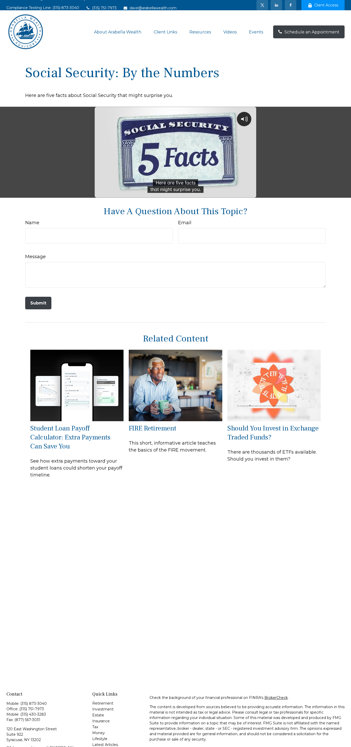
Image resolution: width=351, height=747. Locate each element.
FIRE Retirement (152, 428)
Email (184, 223)
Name (32, 223)
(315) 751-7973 (104, 8)
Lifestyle (99, 738)
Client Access (326, 5)
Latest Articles (105, 744)
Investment (103, 709)
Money (98, 733)
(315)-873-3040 (65, 7)
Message (35, 256)
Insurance (101, 721)
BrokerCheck (276, 697)
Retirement (102, 703)
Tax (95, 727)
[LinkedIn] (276, 5)
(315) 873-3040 (33, 703)
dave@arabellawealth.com (153, 8)
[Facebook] (290, 5)
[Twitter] (262, 5)
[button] (118, 32)
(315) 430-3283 (33, 714)
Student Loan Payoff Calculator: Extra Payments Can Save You (70, 437)
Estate (98, 715)
